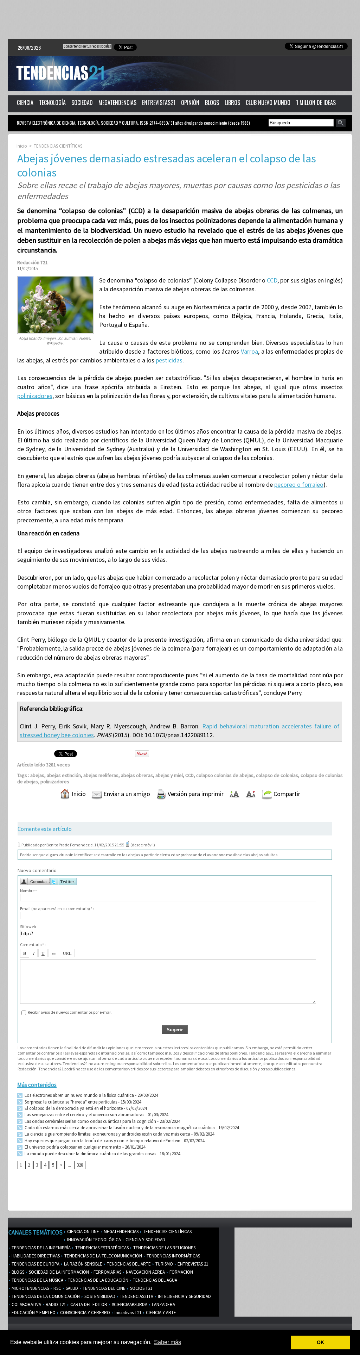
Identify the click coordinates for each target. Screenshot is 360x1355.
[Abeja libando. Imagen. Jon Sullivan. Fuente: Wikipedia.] (55, 278)
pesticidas (169, 360)
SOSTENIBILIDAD (99, 1296)
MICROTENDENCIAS (30, 1288)
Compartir (286, 794)
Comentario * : (33, 944)
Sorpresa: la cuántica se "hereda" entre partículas (70, 1102)
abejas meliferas (100, 775)
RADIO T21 (55, 1304)
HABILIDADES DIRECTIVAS (35, 1256)
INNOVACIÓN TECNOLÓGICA (93, 1240)
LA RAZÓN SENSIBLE (82, 1264)
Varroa (249, 351)
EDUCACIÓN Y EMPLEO (33, 1313)
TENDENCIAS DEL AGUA (154, 1280)
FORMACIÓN (180, 1272)
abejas (37, 775)
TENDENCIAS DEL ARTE (128, 1264)
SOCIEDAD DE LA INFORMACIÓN (58, 1272)
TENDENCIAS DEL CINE (104, 1288)
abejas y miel (169, 775)
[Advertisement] (180, 19)
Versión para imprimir (195, 794)
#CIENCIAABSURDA (129, 1304)
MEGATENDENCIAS (117, 102)
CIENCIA (25, 102)
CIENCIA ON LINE (82, 1232)
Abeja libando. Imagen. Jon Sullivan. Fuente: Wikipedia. (55, 341)
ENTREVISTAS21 (158, 102)
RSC (56, 1288)
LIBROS (232, 102)
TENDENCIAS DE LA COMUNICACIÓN (45, 1296)
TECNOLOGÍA (52, 102)
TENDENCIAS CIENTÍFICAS (58, 146)
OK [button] (320, 1342)
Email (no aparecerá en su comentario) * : (57, 908)
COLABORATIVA (26, 1304)
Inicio (22, 146)
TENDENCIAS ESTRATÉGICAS (101, 1248)
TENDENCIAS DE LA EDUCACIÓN (97, 1280)
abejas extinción (64, 775)
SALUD (71, 1288)
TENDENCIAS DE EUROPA (35, 1264)
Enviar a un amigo (126, 794)
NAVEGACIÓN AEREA (145, 1272)
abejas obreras (137, 775)
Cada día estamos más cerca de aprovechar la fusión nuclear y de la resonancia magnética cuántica (119, 1128)
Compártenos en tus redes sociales (87, 46)
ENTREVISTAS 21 (192, 1264)
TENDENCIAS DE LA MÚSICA (37, 1280)
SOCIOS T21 (140, 1288)
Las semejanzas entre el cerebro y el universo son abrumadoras (84, 1115)
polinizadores (34, 396)
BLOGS (212, 102)
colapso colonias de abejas (224, 775)
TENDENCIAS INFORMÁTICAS (173, 1256)
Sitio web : (29, 926)
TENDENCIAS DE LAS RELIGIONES (163, 1248)
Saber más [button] (167, 1342)
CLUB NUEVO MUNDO (268, 102)
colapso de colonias (277, 775)
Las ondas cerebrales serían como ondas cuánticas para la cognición (90, 1121)
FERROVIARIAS (106, 1272)
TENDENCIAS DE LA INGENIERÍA (41, 1248)
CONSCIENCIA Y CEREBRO (84, 1313)
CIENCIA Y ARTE (160, 1313)
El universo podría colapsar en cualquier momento (73, 1147)
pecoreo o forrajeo (298, 484)
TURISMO (163, 1264)
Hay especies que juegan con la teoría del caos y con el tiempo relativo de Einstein (102, 1141)
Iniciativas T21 (127, 1313)
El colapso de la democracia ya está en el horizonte (73, 1108)
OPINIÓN (190, 102)
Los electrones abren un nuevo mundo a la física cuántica (79, 1095)
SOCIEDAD (82, 102)
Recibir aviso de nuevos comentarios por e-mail (69, 1012)
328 (80, 1165)
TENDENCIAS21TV (136, 1296)
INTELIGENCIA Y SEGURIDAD (184, 1296)
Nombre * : (29, 890)
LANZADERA (163, 1304)
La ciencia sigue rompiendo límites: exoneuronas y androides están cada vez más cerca (107, 1134)
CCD (272, 280)
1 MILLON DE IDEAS (316, 102)
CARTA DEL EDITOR (88, 1304)
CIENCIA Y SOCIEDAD (144, 1240)
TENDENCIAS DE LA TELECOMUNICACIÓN (102, 1256)
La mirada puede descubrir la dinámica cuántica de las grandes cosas (90, 1154)
